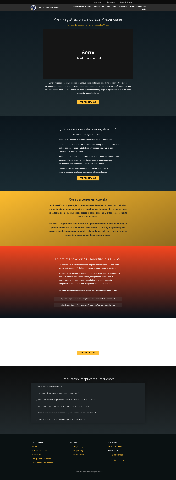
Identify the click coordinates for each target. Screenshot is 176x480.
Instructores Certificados (42, 462)
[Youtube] (144, 2)
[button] (88, 102)
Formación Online (39, 450)
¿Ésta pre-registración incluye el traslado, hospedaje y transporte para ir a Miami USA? (67, 413)
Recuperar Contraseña (41, 458)
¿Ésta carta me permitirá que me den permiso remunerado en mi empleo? (62, 406)
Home (34, 446)
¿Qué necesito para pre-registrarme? (49, 386)
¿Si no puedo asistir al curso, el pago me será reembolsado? (57, 393)
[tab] (88, 386)
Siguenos (74, 442)
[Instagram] (140, 2)
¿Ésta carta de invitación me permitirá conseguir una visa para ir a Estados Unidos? (65, 400)
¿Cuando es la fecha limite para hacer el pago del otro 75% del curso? (61, 419)
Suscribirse (36, 454)
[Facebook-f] (137, 2)
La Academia (37, 442)
